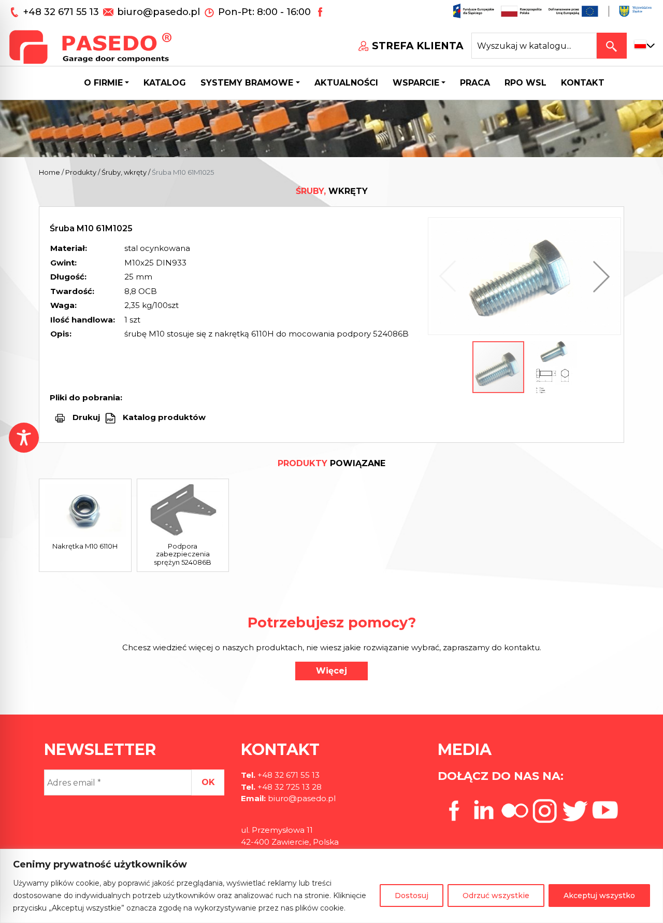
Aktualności (346, 83)
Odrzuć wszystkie (496, 895)
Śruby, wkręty (124, 172)
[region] (331, 886)
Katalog (164, 83)
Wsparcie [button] (416, 83)
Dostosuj (411, 895)
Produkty (80, 172)
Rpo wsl (525, 83)
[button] (598, 276)
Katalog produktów (163, 417)
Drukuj (86, 417)
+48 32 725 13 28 (288, 787)
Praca (475, 83)
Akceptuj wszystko (599, 895)
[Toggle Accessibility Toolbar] (24, 438)
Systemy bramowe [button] (246, 83)
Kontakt (582, 83)
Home (49, 172)
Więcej (331, 671)
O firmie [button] (103, 83)
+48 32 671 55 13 (62, 12)
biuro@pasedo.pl (158, 12)
